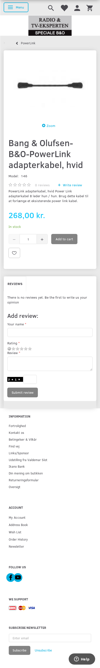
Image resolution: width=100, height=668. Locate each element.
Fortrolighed (17, 426)
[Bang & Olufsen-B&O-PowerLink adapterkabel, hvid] (50, 85)
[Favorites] (64, 7)
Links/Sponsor (19, 453)
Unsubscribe (43, 650)
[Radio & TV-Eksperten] (50, 26)
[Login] (77, 7)
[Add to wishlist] (14, 253)
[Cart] (89, 7)
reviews (42, 185)
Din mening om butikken (26, 473)
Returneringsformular (24, 480)
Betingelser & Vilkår (23, 439)
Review (12, 352)
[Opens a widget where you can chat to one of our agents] (81, 659)
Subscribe (19, 650)
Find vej (14, 446)
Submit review (22, 392)
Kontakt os (16, 432)
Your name (15, 324)
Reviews (15, 283)
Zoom (51, 125)
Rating (12, 343)
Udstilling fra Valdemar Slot (28, 460)
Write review (72, 185)
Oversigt (14, 487)
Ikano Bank (17, 466)
